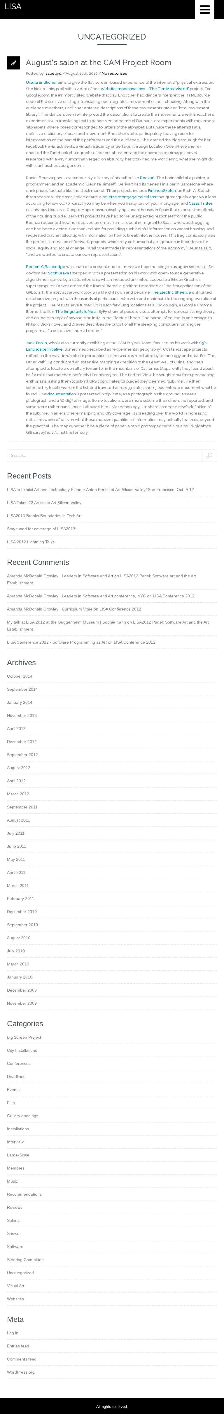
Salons (13, 1220)
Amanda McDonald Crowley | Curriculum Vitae (49, 609)
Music (12, 1181)
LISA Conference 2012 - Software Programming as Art (57, 642)
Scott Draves (59, 273)
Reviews (14, 1207)
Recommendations (24, 1194)
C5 (201, 343)
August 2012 (18, 767)
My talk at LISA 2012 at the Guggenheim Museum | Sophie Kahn (66, 622)
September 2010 (22, 924)
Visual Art (15, 1285)
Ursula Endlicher (41, 82)
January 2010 (19, 977)
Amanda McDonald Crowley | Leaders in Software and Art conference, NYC (76, 596)
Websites (15, 1299)
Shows (13, 1233)
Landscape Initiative (44, 349)
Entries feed (18, 1346)
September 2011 (22, 807)
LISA (13, 6)
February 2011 (20, 898)
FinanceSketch (162, 190)
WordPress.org (21, 1372)
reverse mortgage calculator (129, 197)
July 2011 (15, 833)
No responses (114, 73)
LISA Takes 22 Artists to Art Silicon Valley (44, 502)
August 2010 (18, 937)
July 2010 (16, 951)
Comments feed (21, 1359)
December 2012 (22, 741)
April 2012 (16, 781)
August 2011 (18, 820)
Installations (18, 1128)
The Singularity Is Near (76, 311)
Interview (15, 1142)
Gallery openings (22, 1115)
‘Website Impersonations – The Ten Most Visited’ (144, 89)
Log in (12, 1333)
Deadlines (16, 1076)
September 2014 (22, 689)
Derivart (147, 178)
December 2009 (22, 990)
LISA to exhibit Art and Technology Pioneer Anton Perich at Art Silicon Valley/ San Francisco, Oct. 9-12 (100, 489)
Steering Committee (25, 1259)
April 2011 (16, 872)
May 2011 (16, 859)
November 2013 (22, 715)
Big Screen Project (24, 1037)
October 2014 (19, 676)
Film (11, 1102)
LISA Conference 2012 (174, 596)
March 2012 (18, 794)
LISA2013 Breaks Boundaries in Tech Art (44, 515)
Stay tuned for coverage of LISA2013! (41, 528)
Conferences (19, 1063)
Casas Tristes (201, 203)
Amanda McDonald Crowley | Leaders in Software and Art (60, 576)
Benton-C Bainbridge (45, 267)
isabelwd (53, 73)
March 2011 (18, 885)
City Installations (22, 1050)
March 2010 (18, 964)
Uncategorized (20, 1272)
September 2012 (22, 754)
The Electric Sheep (169, 292)
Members (15, 1168)
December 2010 (22, 911)
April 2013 (16, 728)
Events (13, 1089)
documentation (61, 394)
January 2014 (19, 702)
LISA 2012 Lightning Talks (31, 542)
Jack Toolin (36, 343)
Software (15, 1246)
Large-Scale (18, 1155)
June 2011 (16, 846)
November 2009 (22, 1003)
